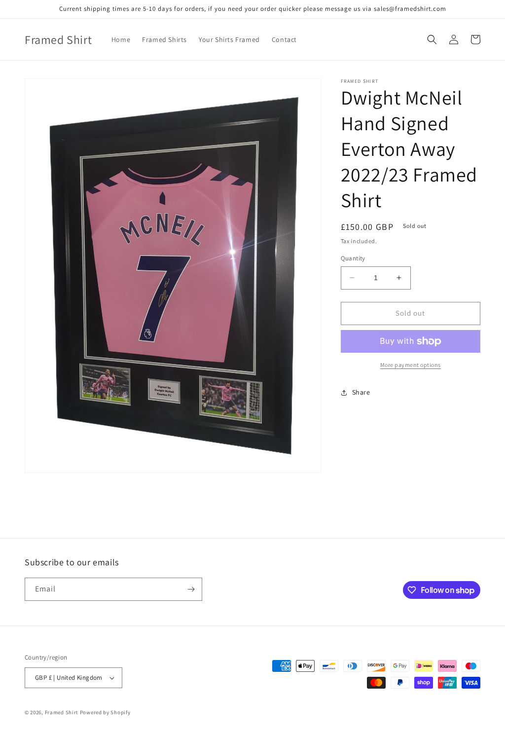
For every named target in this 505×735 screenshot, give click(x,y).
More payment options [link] (410, 364)
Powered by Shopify (105, 712)
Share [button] (361, 392)
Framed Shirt (61, 712)
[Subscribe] (191, 589)
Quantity (353, 258)
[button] (432, 39)
